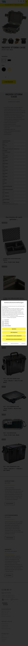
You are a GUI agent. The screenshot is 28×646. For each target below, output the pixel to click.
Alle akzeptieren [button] (14, 332)
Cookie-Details (5, 343)
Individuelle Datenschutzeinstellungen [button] (14, 339)
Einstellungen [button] (4, 317)
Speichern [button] (14, 328)
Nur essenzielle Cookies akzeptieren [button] (14, 335)
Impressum (23, 343)
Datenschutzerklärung (6, 316)
